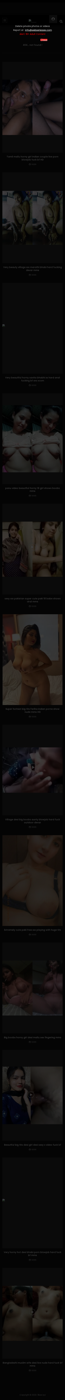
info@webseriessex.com (38, 30)
